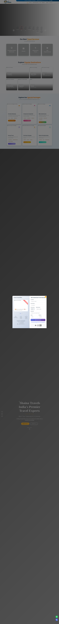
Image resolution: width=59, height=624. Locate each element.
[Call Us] (57, 620)
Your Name (32, 299)
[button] (19, 313)
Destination (32, 311)
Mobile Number (38, 307)
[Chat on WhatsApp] (57, 617)
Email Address (33, 303)
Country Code (33, 307)
